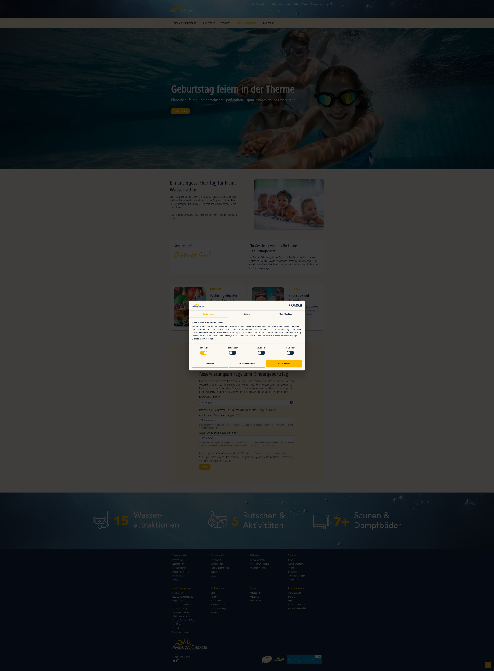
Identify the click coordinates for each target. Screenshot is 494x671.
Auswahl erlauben (247, 364)
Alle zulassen (284, 364)
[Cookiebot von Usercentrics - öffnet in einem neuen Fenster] (291, 305)
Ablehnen (210, 364)
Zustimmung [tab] (208, 314)
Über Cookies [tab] (285, 314)
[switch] (232, 353)
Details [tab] (247, 314)
